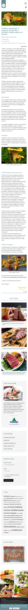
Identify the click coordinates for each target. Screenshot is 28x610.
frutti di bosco (19, 43)
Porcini (16, 522)
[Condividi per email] (26, 291)
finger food (13, 43)
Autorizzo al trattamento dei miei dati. (12, 474)
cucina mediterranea (14, 510)
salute (18, 527)
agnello (13, 496)
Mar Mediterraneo (9, 517)
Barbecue (7, 500)
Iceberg (17, 515)
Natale (10, 519)
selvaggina (9, 530)
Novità (5, 440)
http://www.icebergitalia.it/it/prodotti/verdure (15, 277)
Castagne (14, 502)
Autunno (22, 498)
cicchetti (18, 502)
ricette (10, 524)
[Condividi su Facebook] (23, 291)
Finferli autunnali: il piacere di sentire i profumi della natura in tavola (12, 31)
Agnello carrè (18, 496)
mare (21, 515)
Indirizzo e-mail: (7, 462)
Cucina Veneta (10, 513)
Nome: (5, 468)
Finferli (8, 43)
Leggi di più (16, 608)
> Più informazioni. (7, 476)
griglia (12, 515)
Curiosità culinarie (8, 437)
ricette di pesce (16, 524)
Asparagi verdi (17, 498)
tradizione (17, 530)
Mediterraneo (18, 517)
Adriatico (7, 496)
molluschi (6, 519)
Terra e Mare (13, 37)
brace (11, 500)
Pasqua (20, 519)
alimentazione (9, 498)
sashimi (22, 527)
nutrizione (15, 519)
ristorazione (10, 526)
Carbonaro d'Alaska (7, 502)
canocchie (19, 500)
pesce (11, 522)
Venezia (6, 532)
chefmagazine (6, 39)
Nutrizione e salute (8, 443)
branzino (15, 500)
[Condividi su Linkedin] (24, 291)
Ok (10, 608)
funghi (24, 43)
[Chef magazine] (3, 7)
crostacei (6, 504)
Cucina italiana (15, 507)
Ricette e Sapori (5, 37)
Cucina (5, 43)
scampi (5, 530)
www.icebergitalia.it (14, 424)
